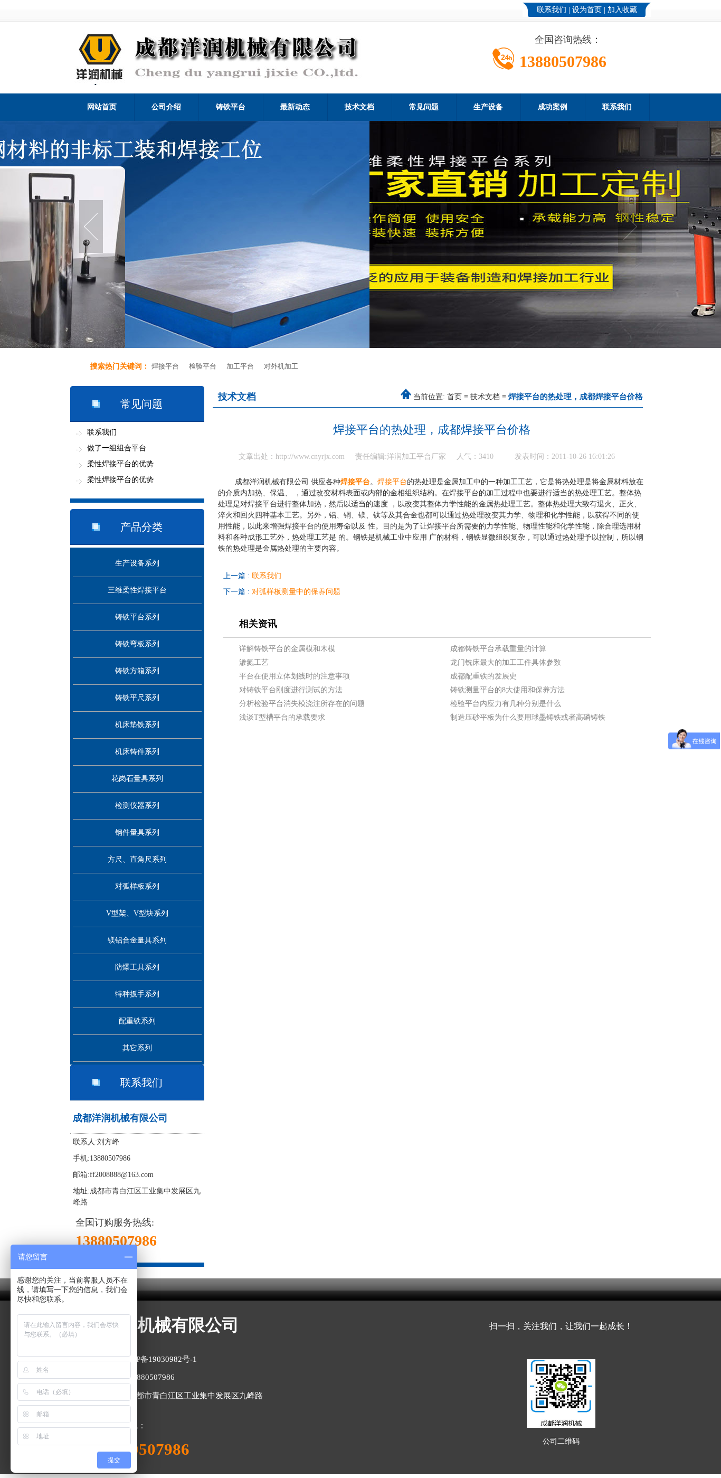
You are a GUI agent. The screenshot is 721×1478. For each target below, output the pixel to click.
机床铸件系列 (137, 752)
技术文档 (359, 107)
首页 (454, 397)
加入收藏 (622, 10)
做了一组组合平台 (116, 448)
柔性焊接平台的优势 (120, 464)
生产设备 (488, 107)
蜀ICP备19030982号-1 (158, 1359)
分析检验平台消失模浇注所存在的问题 (302, 704)
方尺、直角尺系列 (137, 859)
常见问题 (424, 107)
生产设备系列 (137, 563)
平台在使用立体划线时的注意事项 (294, 676)
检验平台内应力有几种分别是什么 (505, 704)
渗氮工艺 (254, 662)
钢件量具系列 (137, 832)
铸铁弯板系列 (137, 644)
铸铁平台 (230, 107)
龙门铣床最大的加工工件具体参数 (505, 662)
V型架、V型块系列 (137, 913)
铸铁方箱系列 (137, 671)
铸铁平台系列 (137, 617)
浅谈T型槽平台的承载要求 (282, 717)
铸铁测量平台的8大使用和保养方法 (507, 690)
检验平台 (202, 366)
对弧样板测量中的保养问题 (296, 592)
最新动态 (295, 107)
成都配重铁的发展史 (483, 676)
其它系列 (137, 1048)
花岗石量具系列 (137, 779)
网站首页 (102, 107)
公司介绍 (166, 107)
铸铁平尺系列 (137, 698)
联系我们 (551, 10)
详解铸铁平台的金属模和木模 (287, 649)
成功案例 (552, 107)
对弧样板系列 (137, 886)
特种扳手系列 (137, 994)
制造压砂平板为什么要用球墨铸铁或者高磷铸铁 (527, 717)
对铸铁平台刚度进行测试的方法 (291, 690)
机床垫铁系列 (137, 725)
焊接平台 (165, 366)
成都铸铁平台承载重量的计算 (498, 649)
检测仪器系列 (137, 805)
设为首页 (587, 10)
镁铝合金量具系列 (137, 940)
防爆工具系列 (137, 967)
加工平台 (240, 366)
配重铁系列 (137, 1021)
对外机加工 (281, 366)
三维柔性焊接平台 (137, 590)
